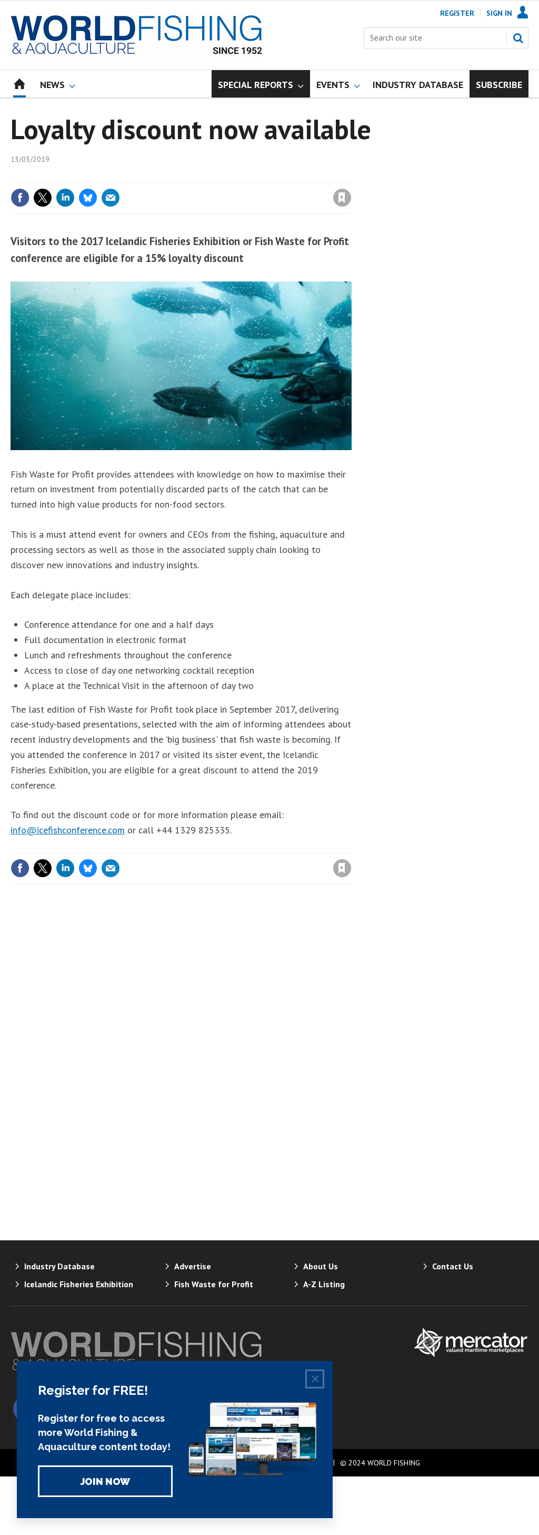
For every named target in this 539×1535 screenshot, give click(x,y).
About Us (320, 1266)
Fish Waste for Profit (213, 1284)
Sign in (218, 176)
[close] (351, 176)
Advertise (192, 1266)
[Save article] (342, 197)
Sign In (499, 13)
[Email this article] (110, 197)
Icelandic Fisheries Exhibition (78, 1284)
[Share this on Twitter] (42, 197)
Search (518, 38)
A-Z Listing (324, 1284)
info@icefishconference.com (68, 830)
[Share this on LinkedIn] (65, 197)
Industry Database (59, 1266)
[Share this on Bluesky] (87, 197)
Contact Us (452, 1266)
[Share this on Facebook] (20, 197)
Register (457, 13)
